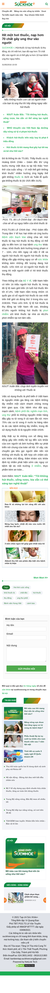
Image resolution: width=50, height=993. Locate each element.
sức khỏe (43, 259)
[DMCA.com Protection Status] (25, 965)
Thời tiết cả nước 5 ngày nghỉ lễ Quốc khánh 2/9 (33, 754)
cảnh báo (31, 603)
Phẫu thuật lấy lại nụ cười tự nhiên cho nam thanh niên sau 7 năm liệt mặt (34, 740)
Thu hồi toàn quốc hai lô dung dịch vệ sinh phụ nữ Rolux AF (26, 767)
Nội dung (12, 645)
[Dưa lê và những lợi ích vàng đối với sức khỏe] (25, 496)
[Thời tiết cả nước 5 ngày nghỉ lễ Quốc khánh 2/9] (13, 756)
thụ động (7, 598)
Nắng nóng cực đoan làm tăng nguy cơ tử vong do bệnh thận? (34, 725)
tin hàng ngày (29, 686)
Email (10, 633)
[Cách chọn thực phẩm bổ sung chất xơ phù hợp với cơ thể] (15, 898)
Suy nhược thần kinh (34, 15)
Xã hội (5, 693)
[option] (25, 897)
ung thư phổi (22, 598)
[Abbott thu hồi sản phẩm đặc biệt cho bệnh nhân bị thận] (25, 553)
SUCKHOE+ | (8, 48)
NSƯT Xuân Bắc (23, 476)
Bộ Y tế (27, 280)
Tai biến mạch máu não (12, 15)
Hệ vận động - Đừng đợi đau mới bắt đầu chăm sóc (24, 778)
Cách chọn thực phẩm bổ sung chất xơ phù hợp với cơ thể (32, 895)
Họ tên (10, 625)
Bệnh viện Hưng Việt (12, 603)
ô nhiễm (36, 466)
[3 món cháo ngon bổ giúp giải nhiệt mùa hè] (25, 536)
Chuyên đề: (7, 11)
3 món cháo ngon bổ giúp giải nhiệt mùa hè (25, 544)
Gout (43, 11)
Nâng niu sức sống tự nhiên (27, 11)
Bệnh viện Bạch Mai (14, 237)
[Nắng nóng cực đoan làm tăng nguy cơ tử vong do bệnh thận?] (13, 727)
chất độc (23, 593)
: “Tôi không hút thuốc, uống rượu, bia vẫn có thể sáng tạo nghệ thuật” (25, 480)
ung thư (38, 244)
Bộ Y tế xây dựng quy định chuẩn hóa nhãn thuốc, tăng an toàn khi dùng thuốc (26, 789)
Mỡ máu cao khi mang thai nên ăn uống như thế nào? (34, 711)
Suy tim (5, 19)
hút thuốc (37, 593)
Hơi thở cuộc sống (21, 587)
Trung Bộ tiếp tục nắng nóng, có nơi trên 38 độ (24, 811)
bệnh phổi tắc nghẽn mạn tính (31, 411)
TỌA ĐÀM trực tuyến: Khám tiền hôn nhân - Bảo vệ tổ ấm (26, 822)
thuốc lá (18, 177)
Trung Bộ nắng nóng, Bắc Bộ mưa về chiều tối (25, 800)
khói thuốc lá (9, 593)
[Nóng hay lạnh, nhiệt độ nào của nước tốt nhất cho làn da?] (25, 516)
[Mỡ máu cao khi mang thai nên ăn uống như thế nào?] (13, 713)
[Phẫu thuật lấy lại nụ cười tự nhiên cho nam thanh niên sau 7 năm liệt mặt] (13, 741)
